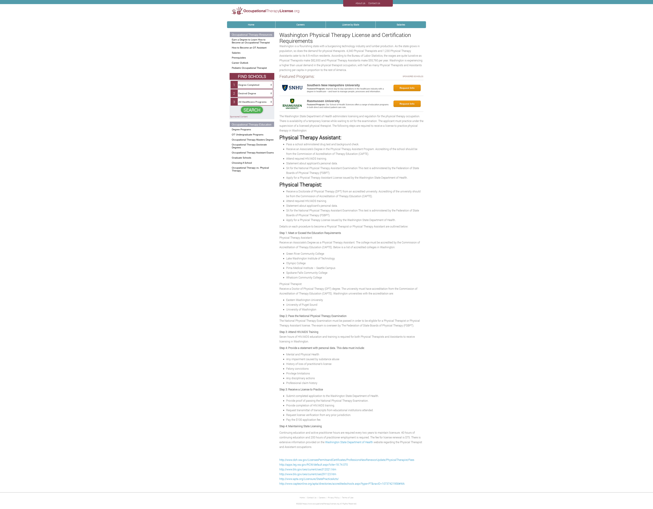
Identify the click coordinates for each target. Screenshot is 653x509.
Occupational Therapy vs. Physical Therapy (250, 169)
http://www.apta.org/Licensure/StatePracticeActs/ (309, 479)
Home (251, 24)
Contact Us (311, 497)
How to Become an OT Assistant (249, 47)
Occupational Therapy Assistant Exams (253, 152)
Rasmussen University (323, 101)
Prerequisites (239, 57)
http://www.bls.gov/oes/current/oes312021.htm (307, 469)
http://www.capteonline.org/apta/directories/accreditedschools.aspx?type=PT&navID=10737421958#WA (342, 483)
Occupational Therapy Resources (252, 34)
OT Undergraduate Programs (247, 134)
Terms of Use (347, 497)
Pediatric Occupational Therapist (249, 68)
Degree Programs (241, 129)
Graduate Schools (241, 157)
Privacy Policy (334, 497)
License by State (350, 24)
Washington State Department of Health (349, 442)
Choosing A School (242, 162)
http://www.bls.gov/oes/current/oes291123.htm (307, 474)
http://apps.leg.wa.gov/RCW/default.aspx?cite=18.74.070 (313, 464)
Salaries (401, 24)
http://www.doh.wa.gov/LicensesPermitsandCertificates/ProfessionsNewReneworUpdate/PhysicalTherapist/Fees (346, 460)
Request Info (407, 88)
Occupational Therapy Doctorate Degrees (249, 146)
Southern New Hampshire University (333, 85)
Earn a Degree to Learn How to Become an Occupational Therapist (251, 41)
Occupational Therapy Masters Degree (253, 139)
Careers (300, 24)
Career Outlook (240, 62)
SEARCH (252, 110)
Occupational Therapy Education (251, 124)
